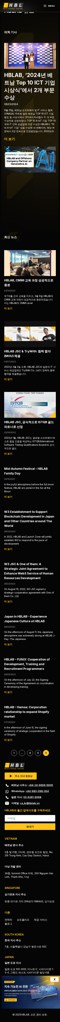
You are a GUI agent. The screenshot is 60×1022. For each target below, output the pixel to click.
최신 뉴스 (10, 237)
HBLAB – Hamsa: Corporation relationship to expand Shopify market (26, 711)
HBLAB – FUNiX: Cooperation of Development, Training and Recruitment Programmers (27, 664)
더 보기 (9, 139)
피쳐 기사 (10, 32)
